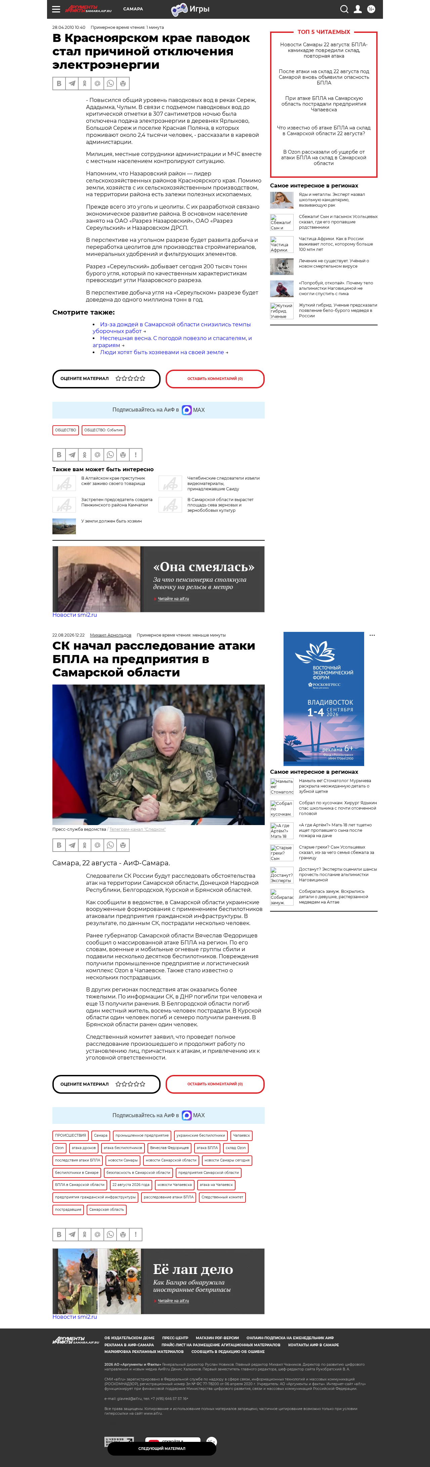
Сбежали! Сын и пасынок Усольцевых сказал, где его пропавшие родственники (338, 222)
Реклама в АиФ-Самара (129, 1345)
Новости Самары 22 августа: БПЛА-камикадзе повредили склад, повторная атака (324, 50)
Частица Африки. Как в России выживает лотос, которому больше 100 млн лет (336, 244)
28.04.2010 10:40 (68, 27)
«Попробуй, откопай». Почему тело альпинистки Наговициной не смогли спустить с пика (336, 288)
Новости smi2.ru (74, 615)
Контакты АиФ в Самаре (313, 1345)
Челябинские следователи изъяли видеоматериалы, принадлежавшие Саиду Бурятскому (209, 486)
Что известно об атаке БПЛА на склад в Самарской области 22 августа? (324, 131)
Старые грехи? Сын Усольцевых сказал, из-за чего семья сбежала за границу (336, 852)
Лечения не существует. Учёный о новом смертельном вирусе (334, 263)
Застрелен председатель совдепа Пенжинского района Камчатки (117, 502)
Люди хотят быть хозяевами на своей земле (162, 352)
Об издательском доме (129, 1338)
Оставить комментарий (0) (215, 379)
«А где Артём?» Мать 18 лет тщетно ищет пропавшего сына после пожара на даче (335, 830)
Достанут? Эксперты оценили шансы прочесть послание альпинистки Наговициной (338, 874)
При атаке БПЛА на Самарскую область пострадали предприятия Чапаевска (324, 104)
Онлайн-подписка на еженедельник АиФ (290, 1338)
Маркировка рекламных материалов (144, 1352)
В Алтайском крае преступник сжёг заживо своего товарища (113, 481)
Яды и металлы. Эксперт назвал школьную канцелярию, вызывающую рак (332, 200)
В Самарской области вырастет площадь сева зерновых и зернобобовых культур (220, 505)
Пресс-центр (175, 1338)
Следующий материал (161, 1449)
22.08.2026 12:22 (68, 635)
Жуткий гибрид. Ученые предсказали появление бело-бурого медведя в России (338, 310)
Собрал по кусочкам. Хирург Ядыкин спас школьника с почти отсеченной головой (338, 808)
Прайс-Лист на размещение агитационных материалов (221, 1345)
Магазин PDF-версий (217, 1338)
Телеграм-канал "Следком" (138, 829)
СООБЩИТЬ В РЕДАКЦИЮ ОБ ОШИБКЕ (228, 1352)
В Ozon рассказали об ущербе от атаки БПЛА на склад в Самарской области (324, 157)
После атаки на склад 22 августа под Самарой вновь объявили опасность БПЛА (324, 77)
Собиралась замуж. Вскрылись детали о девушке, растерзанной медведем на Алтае (333, 897)
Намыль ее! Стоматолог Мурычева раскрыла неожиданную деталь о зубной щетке (335, 786)
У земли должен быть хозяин (111, 521)
